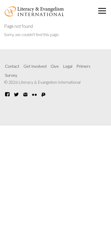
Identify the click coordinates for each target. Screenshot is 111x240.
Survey (11, 75)
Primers (83, 66)
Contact (12, 66)
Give (55, 66)
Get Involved (34, 66)
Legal (67, 66)
